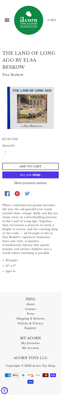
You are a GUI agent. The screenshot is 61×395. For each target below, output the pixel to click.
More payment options (30, 182)
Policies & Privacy (30, 323)
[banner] (29, 20)
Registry (30, 328)
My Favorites (30, 343)
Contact (30, 309)
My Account (30, 348)
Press (30, 313)
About (30, 304)
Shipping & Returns (30, 318)
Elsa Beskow (12, 75)
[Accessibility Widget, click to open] (4, 390)
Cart (52, 20)
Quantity (7, 145)
